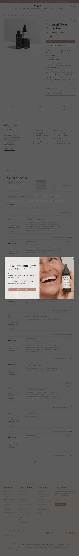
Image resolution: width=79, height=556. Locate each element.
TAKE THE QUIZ (22, 289)
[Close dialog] (72, 259)
